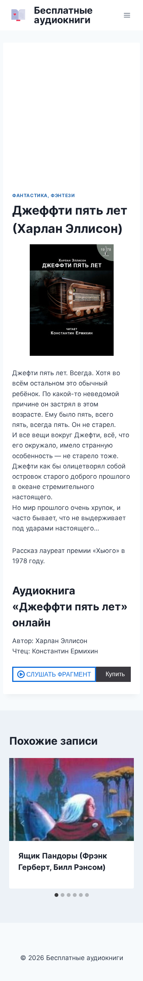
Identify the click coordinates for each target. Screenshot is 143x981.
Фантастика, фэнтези (43, 195)
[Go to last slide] (23, 823)
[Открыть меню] (127, 15)
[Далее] (120, 823)
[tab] (56, 895)
